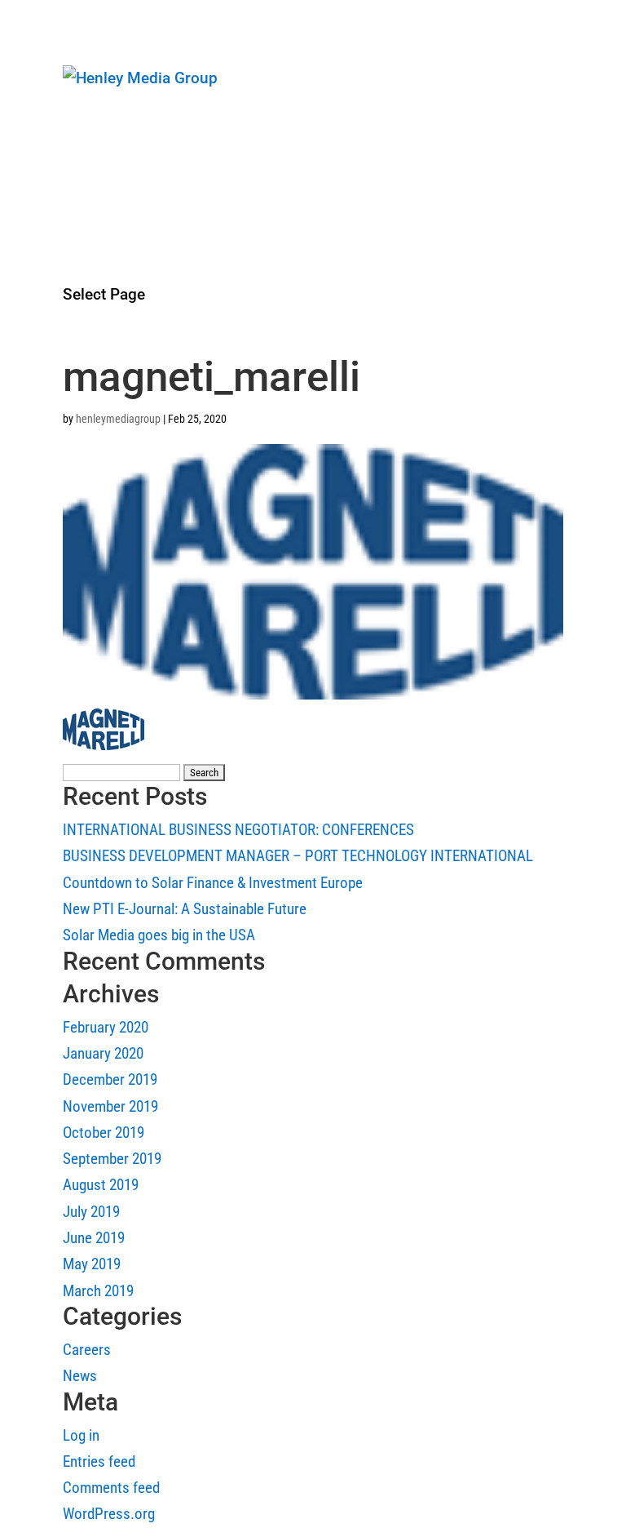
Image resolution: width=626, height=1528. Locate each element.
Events (82, 213)
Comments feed (111, 1487)
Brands (83, 186)
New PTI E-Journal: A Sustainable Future (184, 908)
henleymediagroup (118, 418)
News (79, 159)
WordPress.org (109, 1513)
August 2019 (101, 1184)
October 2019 (103, 1132)
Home (80, 105)
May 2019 (92, 1264)
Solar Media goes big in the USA (159, 935)
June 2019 (94, 1237)
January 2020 (103, 1053)
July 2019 (91, 1211)
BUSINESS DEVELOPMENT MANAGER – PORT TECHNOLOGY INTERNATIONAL (298, 855)
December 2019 (110, 1079)
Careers (86, 241)
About (80, 132)
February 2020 (105, 1027)
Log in (81, 1435)
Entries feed (99, 1461)
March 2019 (98, 1290)
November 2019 (110, 1106)
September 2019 (112, 1158)
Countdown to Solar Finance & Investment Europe (213, 882)
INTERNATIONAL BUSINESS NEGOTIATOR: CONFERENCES (238, 829)
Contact (85, 268)
